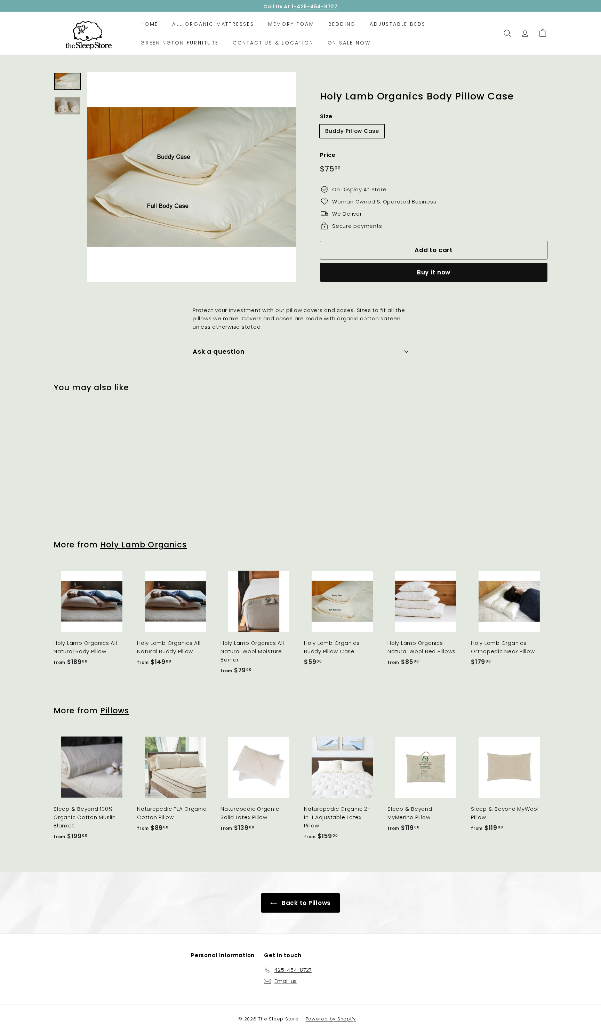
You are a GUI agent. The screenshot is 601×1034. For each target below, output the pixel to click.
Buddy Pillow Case (352, 131)
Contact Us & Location (273, 42)
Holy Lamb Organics (143, 544)
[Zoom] (191, 177)
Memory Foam (291, 23)
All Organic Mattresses (213, 23)
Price (328, 155)
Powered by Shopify (331, 1019)
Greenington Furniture (180, 42)
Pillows (114, 710)
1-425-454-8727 (314, 5)
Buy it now (434, 272)
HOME (149, 23)
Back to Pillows (305, 903)
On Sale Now (349, 42)
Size (326, 116)
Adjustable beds (398, 23)
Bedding (342, 23)
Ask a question (219, 351)
